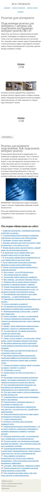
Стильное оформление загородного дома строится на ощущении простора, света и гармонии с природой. (20, 321)
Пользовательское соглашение (14, 483)
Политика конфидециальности (9, 485)
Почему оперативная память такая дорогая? (21, 287)
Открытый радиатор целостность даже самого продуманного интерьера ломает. (20, 415)
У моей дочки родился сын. (14, 336)
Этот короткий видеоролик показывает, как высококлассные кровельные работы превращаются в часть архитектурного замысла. (19, 387)
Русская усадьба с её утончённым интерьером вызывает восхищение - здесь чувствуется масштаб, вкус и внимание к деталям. (21, 443)
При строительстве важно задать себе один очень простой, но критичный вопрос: (19, 474)
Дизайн (21, 12)
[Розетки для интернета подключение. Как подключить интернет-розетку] (21, 189)
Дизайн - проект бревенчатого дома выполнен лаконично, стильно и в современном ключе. (20, 327)
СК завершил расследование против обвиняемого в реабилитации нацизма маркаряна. (20, 307)
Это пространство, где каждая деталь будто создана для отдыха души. (18, 332)
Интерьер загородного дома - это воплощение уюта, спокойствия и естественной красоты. (20, 437)
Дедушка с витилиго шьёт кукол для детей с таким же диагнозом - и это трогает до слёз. (20, 244)
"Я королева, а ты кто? (12, 370)
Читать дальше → (7, 137)
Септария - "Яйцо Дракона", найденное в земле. (22, 465)
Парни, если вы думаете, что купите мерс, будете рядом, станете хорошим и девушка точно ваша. (21, 339)
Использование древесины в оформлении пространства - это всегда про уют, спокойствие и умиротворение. (20, 409)
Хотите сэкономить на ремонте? (16, 304)
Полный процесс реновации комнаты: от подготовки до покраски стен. (17, 403)
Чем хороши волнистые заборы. (16, 274)
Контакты (4, 483)
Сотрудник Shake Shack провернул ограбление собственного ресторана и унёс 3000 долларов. (20, 236)
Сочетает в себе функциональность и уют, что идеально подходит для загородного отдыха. (19, 290)
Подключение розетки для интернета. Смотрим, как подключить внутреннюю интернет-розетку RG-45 (17, 27)
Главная (7, 8)
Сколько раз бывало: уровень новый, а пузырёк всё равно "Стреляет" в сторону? (20, 366)
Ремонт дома (32, 8)
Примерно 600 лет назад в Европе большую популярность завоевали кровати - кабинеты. (19, 283)
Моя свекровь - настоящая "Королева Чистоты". (22, 279)
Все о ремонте (21, 4)
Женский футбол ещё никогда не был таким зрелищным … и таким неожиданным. (19, 295)
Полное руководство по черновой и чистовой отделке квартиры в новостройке (19, 469)
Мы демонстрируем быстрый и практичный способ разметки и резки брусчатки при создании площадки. (19, 345)
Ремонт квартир (18, 8)
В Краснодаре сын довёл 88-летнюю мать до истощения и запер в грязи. (19, 351)
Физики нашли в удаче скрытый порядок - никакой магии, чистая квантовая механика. (20, 249)
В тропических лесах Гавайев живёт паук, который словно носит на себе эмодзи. (17, 253)
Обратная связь (5, 488)
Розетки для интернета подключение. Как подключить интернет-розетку (20, 148)
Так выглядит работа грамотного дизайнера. (20, 277)
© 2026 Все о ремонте (7, 481)
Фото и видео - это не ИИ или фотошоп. (19, 272)
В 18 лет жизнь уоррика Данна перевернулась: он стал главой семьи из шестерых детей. (20, 258)
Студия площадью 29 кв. (13, 419)
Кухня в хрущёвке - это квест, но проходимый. (21, 316)
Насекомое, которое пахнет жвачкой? (17, 240)
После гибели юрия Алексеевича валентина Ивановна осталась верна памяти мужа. (18, 263)
